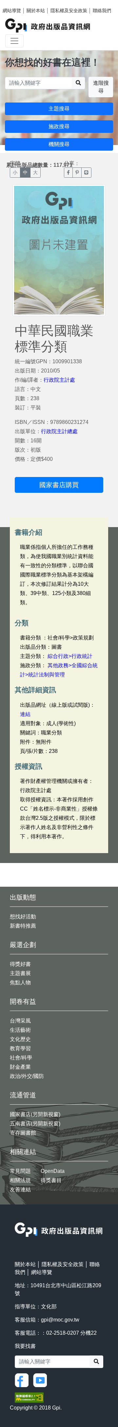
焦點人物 (20, 982)
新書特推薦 (23, 926)
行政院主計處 (59, 380)
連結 (25, 714)
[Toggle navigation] (14, 40)
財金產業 (20, 1067)
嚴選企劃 (23, 944)
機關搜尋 (59, 144)
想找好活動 (23, 916)
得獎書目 (51, 1180)
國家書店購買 (59, 485)
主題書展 (20, 973)
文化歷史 (20, 1039)
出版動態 (23, 897)
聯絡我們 (102, 10)
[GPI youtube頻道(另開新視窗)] (41, 1380)
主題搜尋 (59, 108)
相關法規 (20, 1180)
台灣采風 (20, 1021)
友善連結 (20, 1189)
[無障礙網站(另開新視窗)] (29, 1397)
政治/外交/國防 (27, 1076)
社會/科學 (21, 1057)
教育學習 (20, 1048)
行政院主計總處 (59, 431)
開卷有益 (23, 1001)
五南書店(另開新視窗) (35, 1123)
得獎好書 (20, 964)
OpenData (53, 1171)
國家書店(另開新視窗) (35, 1114)
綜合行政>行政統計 (70, 656)
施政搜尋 (59, 126)
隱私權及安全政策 (68, 10)
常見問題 (20, 1171)
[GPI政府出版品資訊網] (48, 25)
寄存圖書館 (23, 1133)
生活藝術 (20, 1030)
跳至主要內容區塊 (18, 3)
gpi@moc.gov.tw (60, 1320)
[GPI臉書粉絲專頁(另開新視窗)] (23, 1380)
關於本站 (36, 10)
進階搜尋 (101, 87)
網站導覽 (12, 10)
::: (17, 1218)
